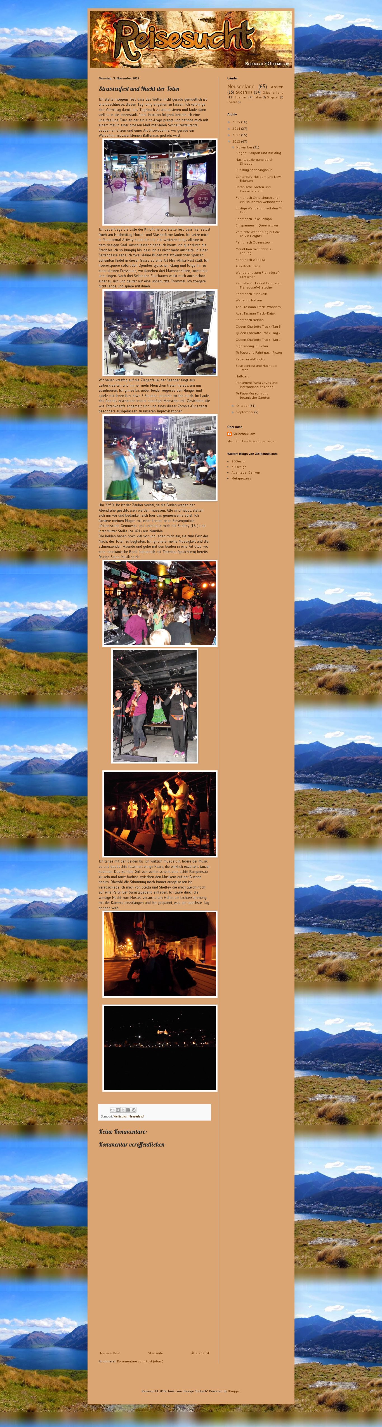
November (244, 147)
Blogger (234, 1391)
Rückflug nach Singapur (254, 170)
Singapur (273, 97)
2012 (236, 141)
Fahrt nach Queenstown (254, 242)
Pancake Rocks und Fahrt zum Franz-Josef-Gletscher (258, 285)
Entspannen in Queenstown (257, 225)
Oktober (242, 405)
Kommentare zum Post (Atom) (140, 1361)
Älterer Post (200, 1353)
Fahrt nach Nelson (250, 320)
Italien (258, 97)
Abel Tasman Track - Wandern (258, 307)
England (232, 102)
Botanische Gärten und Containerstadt (253, 189)
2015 (236, 122)
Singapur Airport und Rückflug (258, 153)
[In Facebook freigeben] (128, 1110)
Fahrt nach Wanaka (250, 259)
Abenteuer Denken (246, 472)
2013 (236, 135)
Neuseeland (240, 86)
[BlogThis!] (118, 1110)
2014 (236, 128)
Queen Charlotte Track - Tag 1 (258, 339)
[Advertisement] (155, 1309)
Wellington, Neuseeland (129, 1116)
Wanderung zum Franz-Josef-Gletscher (258, 274)
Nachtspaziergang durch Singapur (254, 161)
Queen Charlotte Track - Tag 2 (258, 333)
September (245, 412)
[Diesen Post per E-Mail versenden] (112, 1110)
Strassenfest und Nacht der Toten (256, 367)
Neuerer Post (110, 1353)
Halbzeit (242, 376)
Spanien (241, 97)
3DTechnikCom (244, 434)
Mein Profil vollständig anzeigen (252, 441)
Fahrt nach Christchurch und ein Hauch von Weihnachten (259, 199)
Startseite (155, 1353)
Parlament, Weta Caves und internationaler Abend (257, 385)
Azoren (277, 86)
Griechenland (273, 92)
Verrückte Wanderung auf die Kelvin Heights (258, 234)
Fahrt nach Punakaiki (252, 294)
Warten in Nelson (249, 300)
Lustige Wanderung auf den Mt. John (259, 210)
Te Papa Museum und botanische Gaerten (253, 395)
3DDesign (239, 467)
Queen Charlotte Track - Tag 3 (258, 326)
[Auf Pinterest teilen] (133, 1110)
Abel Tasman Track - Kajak (255, 313)
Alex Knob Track (248, 266)
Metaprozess (241, 478)
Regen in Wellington (251, 359)
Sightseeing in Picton (252, 346)
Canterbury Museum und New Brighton (258, 178)
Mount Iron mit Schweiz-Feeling (254, 251)
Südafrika (244, 92)
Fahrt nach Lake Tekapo (254, 219)
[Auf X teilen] (123, 1110)
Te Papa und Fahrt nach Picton (259, 352)
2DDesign (239, 461)
